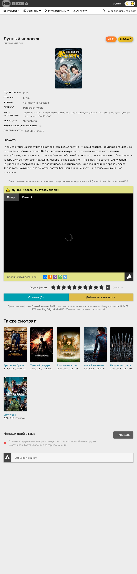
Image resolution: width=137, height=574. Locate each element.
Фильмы (11, 10)
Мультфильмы (57, 10)
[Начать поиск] (104, 10)
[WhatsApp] (60, 277)
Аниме (80, 10)
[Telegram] (65, 277)
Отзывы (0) (36, 297)
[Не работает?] (129, 276)
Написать (123, 434)
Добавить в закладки (101, 297)
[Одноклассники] (50, 277)
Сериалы (32, 10)
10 (101, 287)
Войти (117, 3)
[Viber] (55, 277)
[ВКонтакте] (45, 277)
